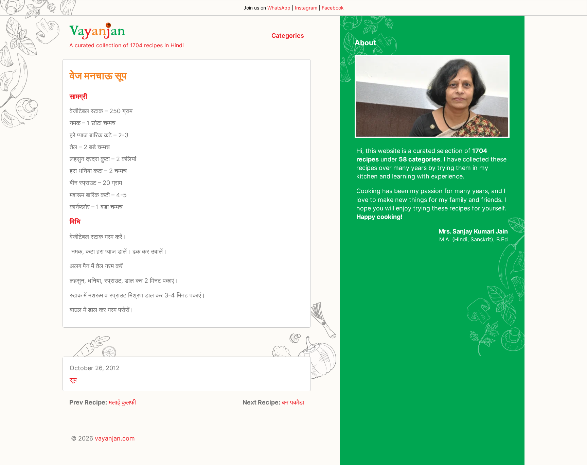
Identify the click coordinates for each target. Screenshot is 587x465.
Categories (287, 35)
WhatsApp (278, 8)
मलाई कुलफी (122, 402)
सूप (73, 379)
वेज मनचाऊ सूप (98, 75)
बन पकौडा (293, 402)
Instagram (306, 8)
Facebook (333, 8)
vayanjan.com (115, 438)
